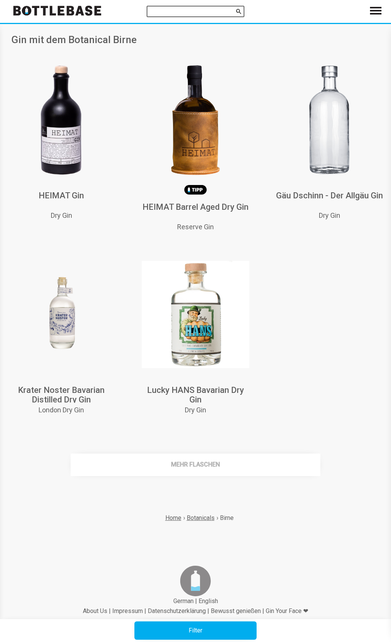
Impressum (127, 611)
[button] (195, 630)
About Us (95, 611)
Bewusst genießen (236, 611)
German (183, 601)
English (208, 601)
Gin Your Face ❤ (287, 611)
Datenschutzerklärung (177, 611)
